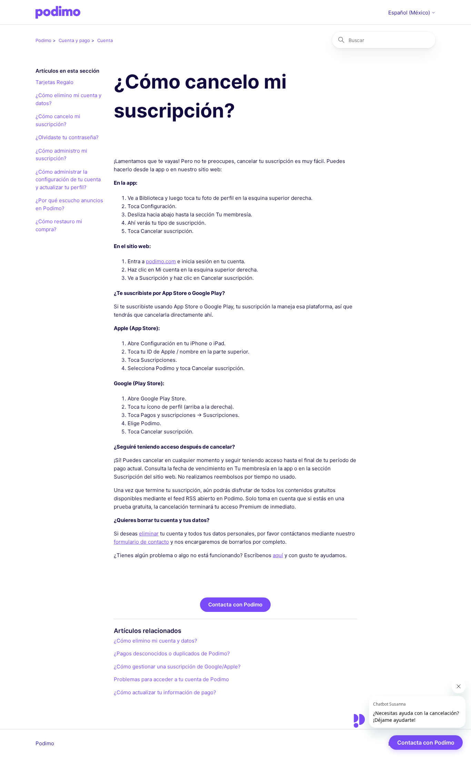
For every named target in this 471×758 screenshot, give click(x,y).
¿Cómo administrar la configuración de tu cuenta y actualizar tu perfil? (68, 179)
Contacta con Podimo (235, 604)
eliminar (149, 533)
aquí (278, 555)
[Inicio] (58, 12)
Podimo (43, 40)
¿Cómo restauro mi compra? (59, 225)
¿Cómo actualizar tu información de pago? (165, 692)
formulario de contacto (141, 542)
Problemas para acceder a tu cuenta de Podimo (171, 679)
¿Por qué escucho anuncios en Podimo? (69, 204)
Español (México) (409, 13)
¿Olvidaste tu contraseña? (67, 137)
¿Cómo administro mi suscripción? (61, 154)
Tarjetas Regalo (54, 82)
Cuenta (105, 40)
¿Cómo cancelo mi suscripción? (58, 120)
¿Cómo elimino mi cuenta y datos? (68, 99)
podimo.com (161, 261)
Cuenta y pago (74, 40)
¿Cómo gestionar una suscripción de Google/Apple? (177, 666)
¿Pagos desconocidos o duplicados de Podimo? (172, 653)
